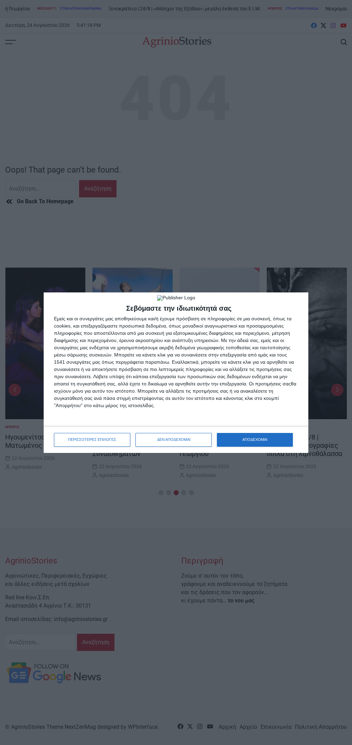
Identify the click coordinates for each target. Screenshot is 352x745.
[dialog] (176, 372)
